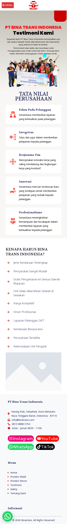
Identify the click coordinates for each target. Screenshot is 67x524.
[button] (7, 516)
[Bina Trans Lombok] (33, 5)
